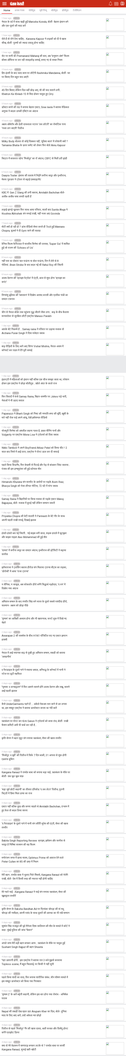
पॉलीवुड (32, 10)
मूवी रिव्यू (43, 10)
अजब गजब (19, 10)
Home (7, 10)
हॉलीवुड (65, 10)
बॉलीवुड (54, 10)
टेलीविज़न (77, 10)
